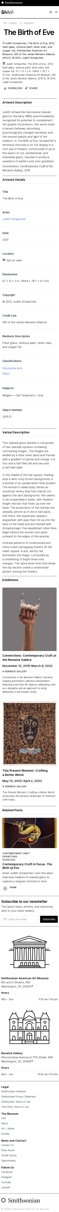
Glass (6, 373)
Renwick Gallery (16, 671)
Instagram (6, 1177)
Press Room (8, 1150)
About (4, 1123)
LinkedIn (5, 1187)
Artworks (29, 23)
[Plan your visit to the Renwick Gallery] (29, 1027)
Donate (5, 1133)
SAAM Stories (9, 1155)
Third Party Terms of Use (15, 1106)
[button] (3, 63)
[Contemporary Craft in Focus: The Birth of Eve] (29, 834)
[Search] (50, 12)
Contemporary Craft (16, 853)
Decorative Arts (12, 368)
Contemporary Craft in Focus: (27, 866)
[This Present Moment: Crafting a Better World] (29, 733)
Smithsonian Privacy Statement (18, 1096)
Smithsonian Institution (13, 1091)
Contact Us (7, 1145)
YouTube (6, 1182)
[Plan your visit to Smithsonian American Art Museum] (32, 986)
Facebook (6, 1171)
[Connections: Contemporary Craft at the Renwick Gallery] (29, 619)
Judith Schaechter (14, 219)
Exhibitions (9, 856)
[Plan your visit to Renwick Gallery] (32, 1061)
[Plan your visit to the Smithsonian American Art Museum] (29, 952)
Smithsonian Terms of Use (15, 1101)
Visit (3, 1118)
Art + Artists (10, 23)
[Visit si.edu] (29, 1201)
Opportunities (8, 1160)
